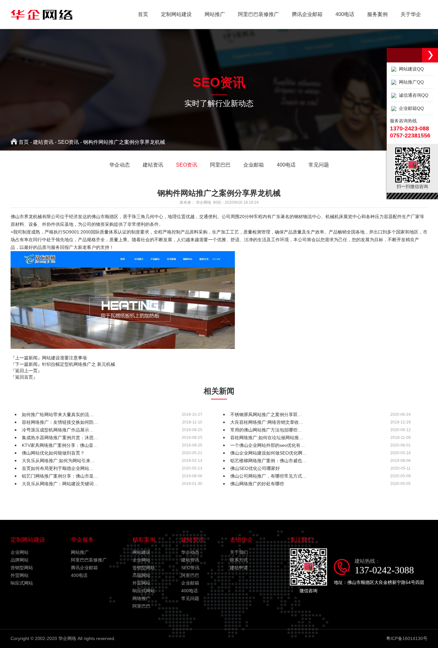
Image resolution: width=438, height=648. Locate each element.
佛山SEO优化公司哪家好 (255, 468)
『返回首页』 (24, 377)
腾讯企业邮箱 (307, 14)
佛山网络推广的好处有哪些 (257, 483)
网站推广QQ (410, 82)
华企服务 (82, 540)
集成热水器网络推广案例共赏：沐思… (60, 437)
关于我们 (239, 552)
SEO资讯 (68, 142)
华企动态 (190, 552)
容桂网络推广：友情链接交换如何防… (60, 422)
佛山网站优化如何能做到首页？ (53, 452)
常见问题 (190, 598)
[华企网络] (41, 21)
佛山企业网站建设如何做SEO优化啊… (268, 452)
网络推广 (141, 598)
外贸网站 (20, 575)
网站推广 (215, 14)
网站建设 (141, 552)
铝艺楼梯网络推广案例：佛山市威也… (268, 460)
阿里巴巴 (141, 606)
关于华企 (410, 14)
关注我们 (301, 540)
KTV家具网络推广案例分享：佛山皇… (60, 445)
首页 (143, 14)
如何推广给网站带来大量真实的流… (58, 414)
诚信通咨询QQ (412, 95)
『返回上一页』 (26, 370)
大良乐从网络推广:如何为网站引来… (58, 460)
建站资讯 (43, 142)
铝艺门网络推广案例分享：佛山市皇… (60, 476)
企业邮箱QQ (410, 108)
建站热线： (384, 566)
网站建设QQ (410, 68)
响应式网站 (22, 583)
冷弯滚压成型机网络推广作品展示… (58, 429)
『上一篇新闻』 (49, 357)
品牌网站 (20, 559)
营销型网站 (22, 567)
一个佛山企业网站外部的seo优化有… (267, 445)
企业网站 (20, 552)
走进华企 (241, 540)
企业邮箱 (190, 583)
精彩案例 (144, 540)
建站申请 (239, 567)
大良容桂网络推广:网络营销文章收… (266, 422)
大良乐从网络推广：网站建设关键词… (60, 483)
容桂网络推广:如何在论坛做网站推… (266, 437)
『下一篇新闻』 (63, 364)
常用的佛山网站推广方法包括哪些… (266, 429)
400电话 (344, 14)
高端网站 (141, 575)
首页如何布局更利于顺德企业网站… (58, 468)
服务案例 (377, 14)
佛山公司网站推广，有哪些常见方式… (268, 476)
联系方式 (239, 559)
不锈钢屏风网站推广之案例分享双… (266, 414)
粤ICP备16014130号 (406, 638)
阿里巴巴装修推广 (258, 14)
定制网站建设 (176, 14)
